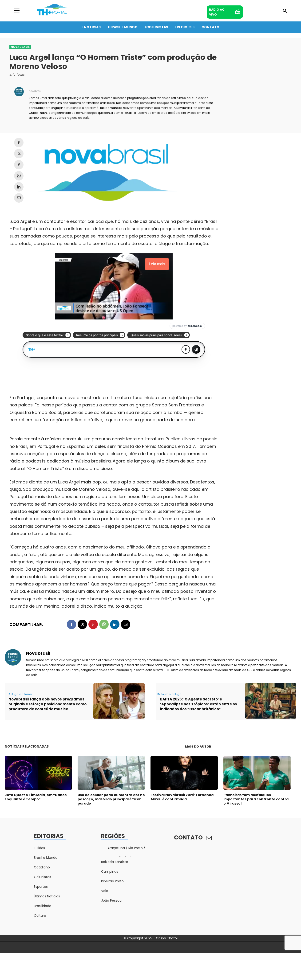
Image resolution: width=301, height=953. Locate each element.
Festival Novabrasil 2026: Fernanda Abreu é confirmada (182, 797)
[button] (285, 11)
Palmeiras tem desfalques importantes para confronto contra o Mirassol (256, 799)
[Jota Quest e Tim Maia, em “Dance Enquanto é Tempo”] (38, 773)
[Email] (19, 198)
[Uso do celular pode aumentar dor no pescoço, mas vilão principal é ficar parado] (111, 773)
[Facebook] (19, 142)
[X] (19, 153)
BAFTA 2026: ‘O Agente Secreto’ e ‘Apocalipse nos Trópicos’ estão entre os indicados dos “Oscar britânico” (198, 704)
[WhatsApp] (19, 175)
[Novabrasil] (19, 104)
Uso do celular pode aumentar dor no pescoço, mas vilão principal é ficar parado (111, 799)
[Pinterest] (19, 164)
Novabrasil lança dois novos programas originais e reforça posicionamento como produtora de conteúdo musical (47, 704)
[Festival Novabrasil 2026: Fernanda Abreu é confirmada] (184, 773)
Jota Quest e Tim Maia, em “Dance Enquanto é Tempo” (36, 797)
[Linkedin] (19, 187)
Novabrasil (20, 47)
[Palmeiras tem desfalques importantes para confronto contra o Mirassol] (257, 773)
